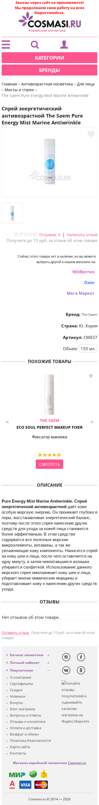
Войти (64, 46)
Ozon (89, 282)
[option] (49, 421)
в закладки (91, 376)
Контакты (18, 753)
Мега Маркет (81, 293)
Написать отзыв (82, 234)
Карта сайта (20, 746)
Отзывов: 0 (49, 234)
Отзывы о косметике (27, 721)
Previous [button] (7, 421)
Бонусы (16, 702)
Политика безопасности (30, 740)
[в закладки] (91, 134)
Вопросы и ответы (25, 715)
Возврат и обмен (24, 734)
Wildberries (83, 271)
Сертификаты (21, 683)
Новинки (17, 696)
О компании (20, 677)
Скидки (16, 689)
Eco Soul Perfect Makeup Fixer (49, 424)
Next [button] (91, 421)
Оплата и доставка (25, 727)
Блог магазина (22, 708)
